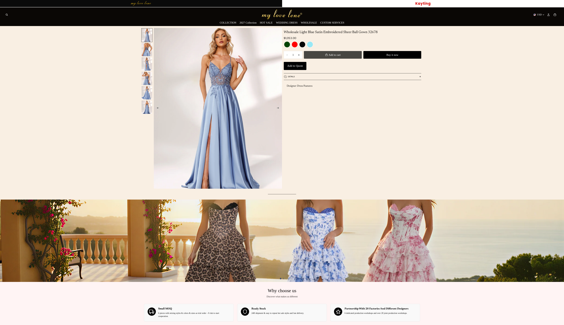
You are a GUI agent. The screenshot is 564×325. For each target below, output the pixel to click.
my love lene (141, 3)
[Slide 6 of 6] (147, 107)
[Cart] (555, 14)
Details (291, 76)
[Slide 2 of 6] (147, 49)
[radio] (287, 44)
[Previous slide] (157, 108)
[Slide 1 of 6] (147, 35)
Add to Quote (295, 65)
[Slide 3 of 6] (147, 64)
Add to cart (335, 54)
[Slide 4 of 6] (147, 78)
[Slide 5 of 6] (147, 92)
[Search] (7, 14)
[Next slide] (279, 108)
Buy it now (392, 54)
